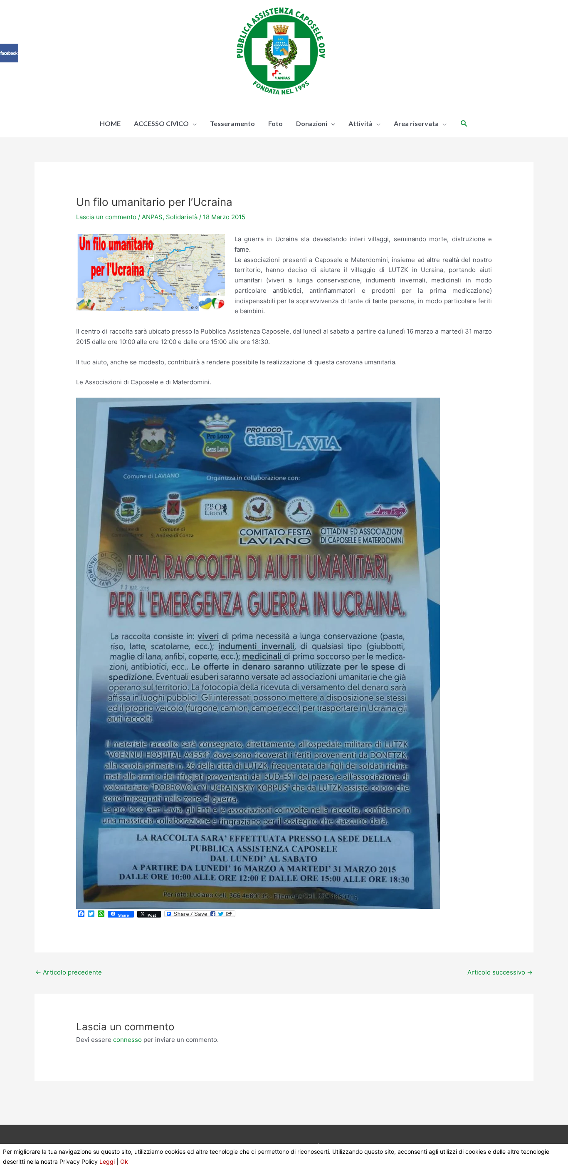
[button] (464, 123)
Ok (124, 1161)
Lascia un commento (106, 217)
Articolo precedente (68, 972)
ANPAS (152, 217)
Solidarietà (182, 217)
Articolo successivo (500, 972)
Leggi (107, 1161)
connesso (127, 1040)
